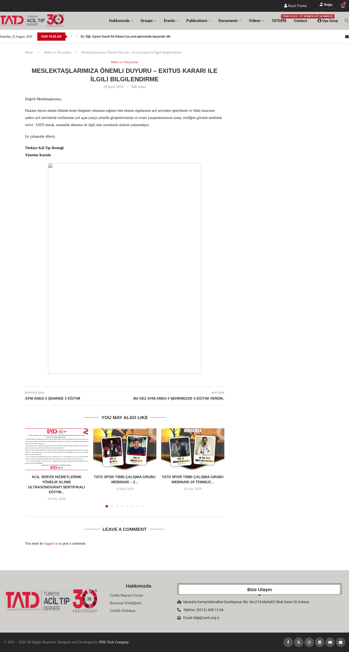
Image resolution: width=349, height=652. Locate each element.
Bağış (327, 4)
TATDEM (279, 19)
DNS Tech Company (114, 642)
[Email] (347, 37)
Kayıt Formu (297, 6)
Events (169, 20)
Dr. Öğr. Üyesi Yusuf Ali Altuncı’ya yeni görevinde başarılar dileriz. (128, 36)
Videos (255, 20)
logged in (51, 543)
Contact (300, 20)
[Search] (346, 21)
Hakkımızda (119, 20)
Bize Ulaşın (259, 589)
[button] (71, 36)
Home (29, 52)
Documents (228, 20)
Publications (196, 20)
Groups (147, 20)
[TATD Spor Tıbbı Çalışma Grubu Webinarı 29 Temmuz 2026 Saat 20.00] (192, 449)
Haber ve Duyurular (57, 52)
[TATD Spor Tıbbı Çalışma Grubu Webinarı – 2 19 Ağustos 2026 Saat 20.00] (124, 449)
